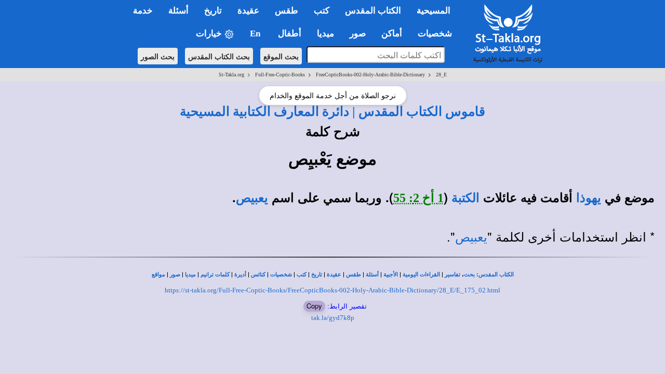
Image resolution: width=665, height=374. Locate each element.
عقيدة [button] (248, 11)
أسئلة (372, 274)
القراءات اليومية (421, 274)
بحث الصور (158, 56)
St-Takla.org (231, 74)
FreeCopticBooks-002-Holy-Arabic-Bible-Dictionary (370, 74)
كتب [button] (321, 11)
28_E (441, 74)
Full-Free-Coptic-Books (280, 74)
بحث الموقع (281, 56)
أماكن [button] (391, 33)
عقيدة (334, 274)
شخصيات (281, 274)
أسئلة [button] (178, 11)
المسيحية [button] (433, 11)
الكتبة (465, 198)
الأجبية (390, 274)
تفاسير (452, 274)
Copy (314, 306)
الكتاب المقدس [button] (373, 11)
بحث (469, 274)
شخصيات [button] (438, 33)
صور (175, 274)
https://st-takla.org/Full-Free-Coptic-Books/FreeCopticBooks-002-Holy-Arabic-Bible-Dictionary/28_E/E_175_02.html (332, 290)
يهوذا (588, 198)
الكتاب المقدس (496, 274)
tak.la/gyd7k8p (332, 318)
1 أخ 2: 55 (418, 198)
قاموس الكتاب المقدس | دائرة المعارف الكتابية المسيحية (332, 111)
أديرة (240, 274)
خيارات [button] (210, 33)
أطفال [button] (289, 33)
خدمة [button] (143, 11)
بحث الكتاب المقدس (219, 56)
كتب (302, 274)
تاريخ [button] (213, 11)
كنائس (258, 274)
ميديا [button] (325, 33)
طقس (353, 274)
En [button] (256, 33)
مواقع (158, 274)
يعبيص (252, 198)
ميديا (190, 274)
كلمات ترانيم (215, 274)
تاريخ (316, 274)
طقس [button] (286, 11)
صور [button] (358, 33)
